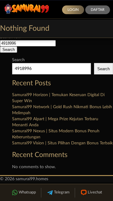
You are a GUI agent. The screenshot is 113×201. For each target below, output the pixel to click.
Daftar (98, 9)
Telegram (62, 192)
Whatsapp (27, 192)
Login (73, 9)
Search (18, 60)
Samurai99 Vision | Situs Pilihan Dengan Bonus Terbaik (62, 143)
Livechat (95, 192)
